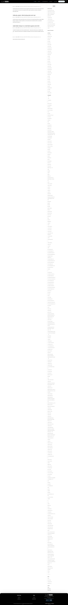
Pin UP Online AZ (50, 474)
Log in (48, 578)
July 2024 (49, 39)
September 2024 (50, 36)
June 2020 (49, 89)
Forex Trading (49, 297)
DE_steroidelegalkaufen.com (51, 265)
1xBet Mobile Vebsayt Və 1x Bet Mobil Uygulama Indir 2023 (26, 26)
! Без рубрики (49, 100)
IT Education (49, 337)
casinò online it (49, 231)
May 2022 (49, 79)
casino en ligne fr (50, 226)
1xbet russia (49, 162)
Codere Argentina (50, 242)
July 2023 (49, 56)
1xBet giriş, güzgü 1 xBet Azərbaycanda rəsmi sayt (24, 15)
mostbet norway (50, 422)
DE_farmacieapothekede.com (51, 254)
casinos (49, 237)
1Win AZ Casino (49, 103)
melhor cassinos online (50, 379)
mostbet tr (49, 439)
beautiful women (50, 211)
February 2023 (49, 64)
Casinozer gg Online (50, 239)
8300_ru (49, 174)
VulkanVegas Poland (50, 528)
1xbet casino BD (50, 142)
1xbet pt (49, 159)
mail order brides (50, 371)
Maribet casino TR (50, 374)
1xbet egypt (49, 147)
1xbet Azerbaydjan (50, 136)
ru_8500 (49, 498)
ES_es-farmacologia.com (51, 280)
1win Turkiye (49, 116)
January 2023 (49, 66)
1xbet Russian (49, 164)
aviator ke (49, 188)
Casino (48, 224)
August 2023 (49, 54)
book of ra (49, 219)
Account (55, 1)
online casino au (50, 459)
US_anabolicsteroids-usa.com (51, 513)
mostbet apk (49, 381)
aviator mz (49, 190)
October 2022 (49, 71)
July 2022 (49, 76)
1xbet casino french (50, 144)
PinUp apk (49, 482)
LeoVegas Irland (50, 363)
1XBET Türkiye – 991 (50, 167)
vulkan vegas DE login (50, 525)
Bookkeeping (49, 221)
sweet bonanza (49, 508)
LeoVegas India (49, 361)
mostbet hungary (50, 409)
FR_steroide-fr (49, 305)
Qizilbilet (49, 490)
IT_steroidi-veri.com (50, 344)
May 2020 (49, 91)
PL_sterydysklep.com (50, 485)
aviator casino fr (50, 185)
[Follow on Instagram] (47, 600)
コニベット (49, 574)
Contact (50, 1)
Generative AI (49, 310)
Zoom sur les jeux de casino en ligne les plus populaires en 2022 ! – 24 (51, 533)
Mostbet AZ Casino (50, 387)
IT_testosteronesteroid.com (51, 347)
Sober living (49, 505)
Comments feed (50, 581)
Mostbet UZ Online (50, 446)
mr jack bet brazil (50, 452)
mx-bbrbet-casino (50, 454)
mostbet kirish (49, 416)
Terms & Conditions (22, 603)
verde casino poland (50, 518)
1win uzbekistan (50, 118)
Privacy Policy (16, 603)
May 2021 (49, 86)
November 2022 (50, 69)
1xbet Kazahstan (50, 152)
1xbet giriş (49, 149)
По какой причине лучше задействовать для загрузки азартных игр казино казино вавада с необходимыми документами (51, 13)
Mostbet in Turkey (50, 411)
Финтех (48, 564)
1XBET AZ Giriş (49, 128)
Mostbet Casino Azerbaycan (51, 406)
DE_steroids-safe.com (50, 267)
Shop (39, 1)
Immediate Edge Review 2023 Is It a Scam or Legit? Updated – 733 (51, 333)
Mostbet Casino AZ (50, 404)
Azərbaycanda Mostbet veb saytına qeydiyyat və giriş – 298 (51, 198)
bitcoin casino (49, 214)
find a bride (49, 292)
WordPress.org (49, 583)
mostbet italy (49, 414)
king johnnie (49, 352)
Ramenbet (49, 492)
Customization (45, 1)
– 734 (48, 98)
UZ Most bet (49, 515)
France (48, 307)
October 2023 (49, 51)
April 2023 (49, 61)
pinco (48, 480)
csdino (48, 247)
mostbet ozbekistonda (50, 427)
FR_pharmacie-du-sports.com (51, 302)
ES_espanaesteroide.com (51, 282)
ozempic (49, 462)
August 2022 (49, 74)
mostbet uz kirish (50, 444)
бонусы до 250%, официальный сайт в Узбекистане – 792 (50, 538)
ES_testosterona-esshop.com (51, 287)
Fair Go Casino (49, 290)
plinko (48, 487)
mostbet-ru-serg (50, 449)
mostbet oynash (50, 425)
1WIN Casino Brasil (50, 108)
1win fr (48, 111)
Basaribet (49, 206)
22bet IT (49, 172)
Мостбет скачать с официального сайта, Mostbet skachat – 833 (50, 551)
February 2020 (49, 92)
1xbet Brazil (49, 139)
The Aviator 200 (50, 17)
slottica (48, 503)
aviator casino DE (50, 183)
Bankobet (49, 204)
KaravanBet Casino (50, 349)
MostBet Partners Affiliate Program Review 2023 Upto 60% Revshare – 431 (51, 430)
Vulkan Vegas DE (50, 523)
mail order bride (50, 369)
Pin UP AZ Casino (50, 467)
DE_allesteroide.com (50, 249)
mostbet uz (49, 441)
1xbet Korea (49, 154)
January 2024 (49, 46)
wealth (48, 530)
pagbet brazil (49, 464)
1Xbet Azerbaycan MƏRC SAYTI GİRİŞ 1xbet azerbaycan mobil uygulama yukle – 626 (51, 133)
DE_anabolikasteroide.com (51, 252)
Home (35, 1)
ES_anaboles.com (50, 272)
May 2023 (49, 59)
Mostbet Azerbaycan (50, 395)
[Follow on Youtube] (51, 600)
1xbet (48, 121)
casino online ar (50, 229)
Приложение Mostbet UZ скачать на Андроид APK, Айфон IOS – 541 (51, 556)
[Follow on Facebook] (49, 600)
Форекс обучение (50, 566)
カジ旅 (48, 572)
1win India (49, 113)
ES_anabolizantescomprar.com (51, 277)
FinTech (49, 295)
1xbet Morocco (49, 157)
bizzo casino (49, 216)
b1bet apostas (49, 201)
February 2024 (49, 44)
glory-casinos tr (50, 312)
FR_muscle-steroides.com (51, 300)
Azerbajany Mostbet (50, 195)
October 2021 (49, 84)
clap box (14, 6)
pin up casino (49, 469)
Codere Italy (49, 244)
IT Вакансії (49, 339)
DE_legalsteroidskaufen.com (51, 260)
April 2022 (49, 81)
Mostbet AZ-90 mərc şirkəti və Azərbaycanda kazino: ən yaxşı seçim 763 (51, 391)
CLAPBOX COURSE (61, 1)
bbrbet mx (49, 209)
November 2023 (50, 49)
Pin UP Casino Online (50, 472)
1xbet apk (49, 123)
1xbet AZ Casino (50, 126)
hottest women (49, 319)
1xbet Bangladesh (50, 137)
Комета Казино (49, 542)
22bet (48, 169)
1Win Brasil (49, 106)
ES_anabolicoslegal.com (51, 275)
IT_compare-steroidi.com (51, 342)
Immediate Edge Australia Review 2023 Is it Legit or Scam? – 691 (51, 328)
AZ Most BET (49, 193)
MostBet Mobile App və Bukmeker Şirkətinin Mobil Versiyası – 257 (51, 419)
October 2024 (49, 34)
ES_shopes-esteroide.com (51, 285)
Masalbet (49, 376)
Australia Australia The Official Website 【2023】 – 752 (51, 179)
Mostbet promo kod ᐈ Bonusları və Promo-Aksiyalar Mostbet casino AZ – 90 (51, 435)
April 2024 (49, 41)
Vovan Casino (49, 520)
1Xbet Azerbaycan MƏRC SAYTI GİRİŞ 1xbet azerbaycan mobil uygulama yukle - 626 (30, 6)
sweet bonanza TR (50, 510)
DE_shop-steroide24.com (51, 262)
